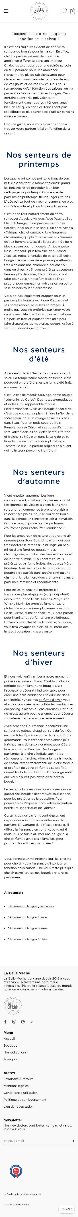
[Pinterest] (23, 1021)
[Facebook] (5, 1021)
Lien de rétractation (19, 1106)
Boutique (10, 1045)
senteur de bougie (17, 51)
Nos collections (15, 1052)
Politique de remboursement (25, 1099)
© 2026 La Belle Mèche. (16, 1205)
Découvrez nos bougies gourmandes (31, 906)
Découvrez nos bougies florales (27, 917)
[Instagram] (14, 1021)
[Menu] (6, 11)
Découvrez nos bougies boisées (27, 928)
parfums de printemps (20, 197)
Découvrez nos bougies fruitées (28, 939)
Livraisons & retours (18, 1079)
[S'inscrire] (72, 1141)
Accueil (9, 1038)
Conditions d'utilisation (21, 1092)
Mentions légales (16, 1086)
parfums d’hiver (50, 699)
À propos (11, 1059)
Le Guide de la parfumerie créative (22, 1194)
